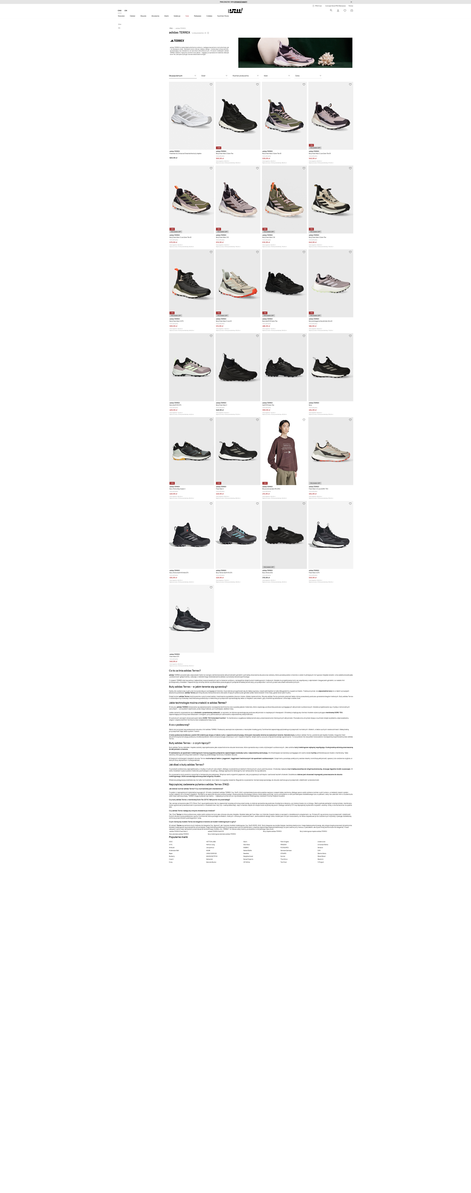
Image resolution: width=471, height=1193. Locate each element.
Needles (246, 853)
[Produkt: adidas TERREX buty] (330, 367)
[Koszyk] (351, 10)
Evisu (171, 862)
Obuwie (143, 16)
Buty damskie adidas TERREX (179, 834)
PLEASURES (284, 847)
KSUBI (208, 850)
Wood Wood (321, 856)
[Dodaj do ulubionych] (211, 84)
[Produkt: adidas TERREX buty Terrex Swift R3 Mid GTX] (191, 535)
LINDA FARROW (211, 853)
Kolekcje (177, 16)
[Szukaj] (331, 10)
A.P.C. (171, 845)
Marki (166, 16)
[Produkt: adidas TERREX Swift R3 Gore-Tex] (284, 367)
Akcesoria (155, 16)
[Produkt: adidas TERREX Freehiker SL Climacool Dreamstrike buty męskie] (191, 116)
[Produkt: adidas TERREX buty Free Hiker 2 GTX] (191, 283)
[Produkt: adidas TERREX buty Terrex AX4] (284, 535)
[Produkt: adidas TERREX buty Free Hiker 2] (238, 367)
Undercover (321, 842)
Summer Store (223, 16)
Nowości (121, 16)
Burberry (172, 856)
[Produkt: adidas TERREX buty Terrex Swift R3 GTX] (238, 535)
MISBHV (246, 847)
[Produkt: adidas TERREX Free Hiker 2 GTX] (330, 535)
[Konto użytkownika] (338, 10)
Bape (170, 853)
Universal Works (323, 845)
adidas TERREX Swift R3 (216, 831)
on (125, 10)
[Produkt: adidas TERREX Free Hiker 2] (238, 451)
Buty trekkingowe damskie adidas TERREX (222, 834)
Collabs (209, 16)
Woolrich (320, 859)
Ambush (172, 847)
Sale (187, 16)
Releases (197, 16)
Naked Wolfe (247, 850)
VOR (319, 850)
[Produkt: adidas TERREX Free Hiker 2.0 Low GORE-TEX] (330, 451)
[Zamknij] (351, 2)
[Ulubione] (344, 10)
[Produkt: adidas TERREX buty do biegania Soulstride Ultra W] (330, 283)
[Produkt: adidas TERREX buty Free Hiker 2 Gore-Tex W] (284, 116)
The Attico (284, 859)
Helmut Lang (210, 845)
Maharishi (209, 859)
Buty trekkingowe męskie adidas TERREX (313, 831)
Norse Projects (248, 859)
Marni (245, 842)
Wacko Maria (322, 853)
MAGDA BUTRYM (211, 856)
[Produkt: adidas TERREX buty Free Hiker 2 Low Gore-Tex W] (330, 116)
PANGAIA (284, 845)
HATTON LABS (211, 842)
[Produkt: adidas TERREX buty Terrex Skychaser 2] (191, 451)
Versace (320, 847)
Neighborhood (248, 856)
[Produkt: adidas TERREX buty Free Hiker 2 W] (238, 200)
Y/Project (321, 862)
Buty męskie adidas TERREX (272, 831)
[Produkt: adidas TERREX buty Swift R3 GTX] (191, 367)
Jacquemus (210, 847)
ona (120, 10)
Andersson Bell (174, 850)
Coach (171, 859)
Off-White (246, 862)
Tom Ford (284, 862)
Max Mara (246, 845)
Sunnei (283, 856)
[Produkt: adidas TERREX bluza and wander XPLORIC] (284, 451)
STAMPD (283, 853)
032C (171, 842)
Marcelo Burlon (211, 862)
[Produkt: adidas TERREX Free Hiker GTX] (191, 619)
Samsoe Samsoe (286, 850)
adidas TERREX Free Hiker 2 (178, 831)
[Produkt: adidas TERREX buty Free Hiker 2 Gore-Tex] (238, 116)
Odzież (132, 16)
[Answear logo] (235, 10)
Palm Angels (285, 842)
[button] (183, 75)
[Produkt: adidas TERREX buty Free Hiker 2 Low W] (238, 283)
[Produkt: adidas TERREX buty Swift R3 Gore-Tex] (284, 283)
